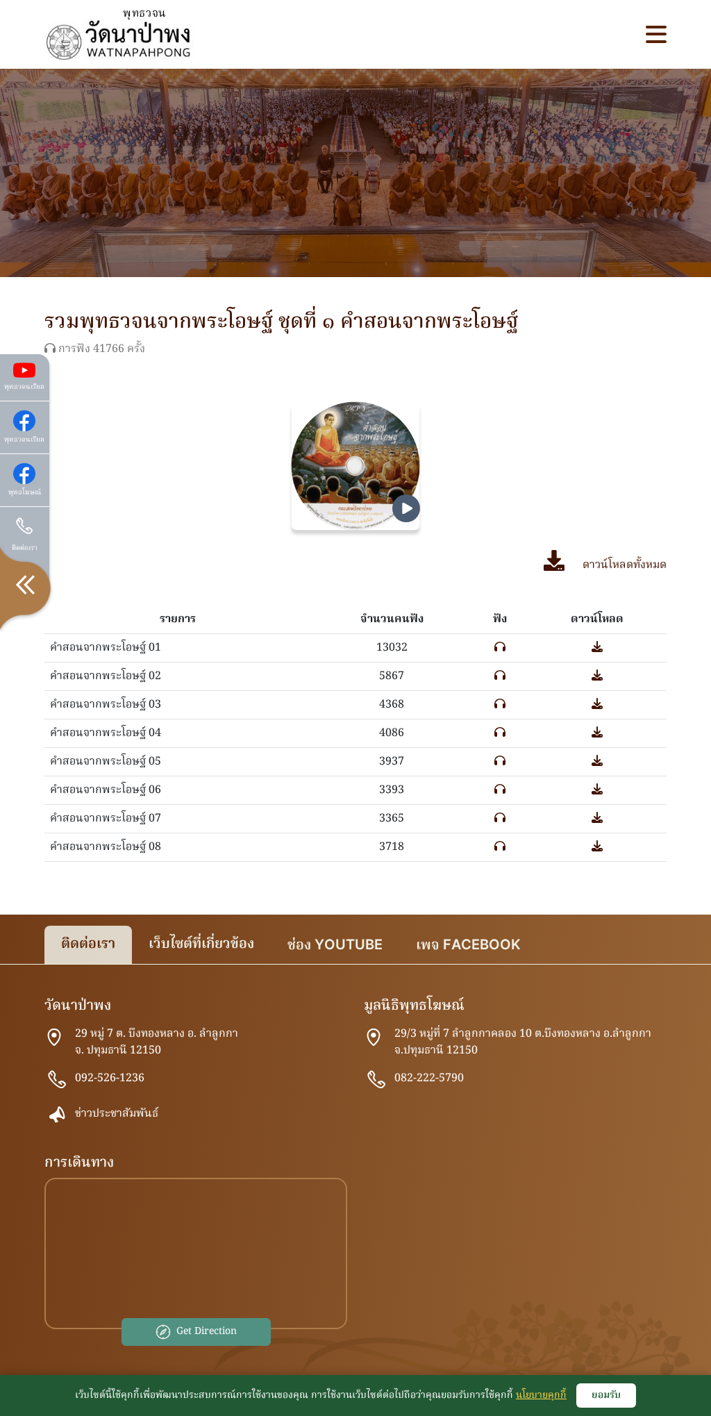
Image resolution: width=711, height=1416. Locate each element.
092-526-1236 (109, 1078)
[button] (656, 34)
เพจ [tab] (468, 946)
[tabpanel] (355, 1177)
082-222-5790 (429, 1078)
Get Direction (206, 1331)
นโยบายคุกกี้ (541, 1395)
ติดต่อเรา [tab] (88, 944)
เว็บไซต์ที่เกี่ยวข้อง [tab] (201, 944)
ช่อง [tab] (335, 946)
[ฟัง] (499, 648)
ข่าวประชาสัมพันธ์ (116, 1114)
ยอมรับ (606, 1395)
